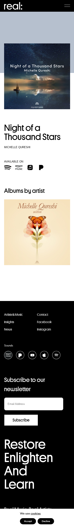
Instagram (44, 329)
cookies (36, 514)
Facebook (44, 322)
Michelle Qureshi (17, 147)
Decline (46, 521)
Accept (28, 521)
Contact (42, 314)
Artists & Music (13, 314)
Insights (9, 322)
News (8, 329)
